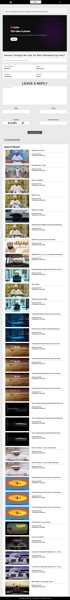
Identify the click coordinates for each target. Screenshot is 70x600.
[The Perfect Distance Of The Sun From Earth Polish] (17, 484)
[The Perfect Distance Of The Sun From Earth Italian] (17, 513)
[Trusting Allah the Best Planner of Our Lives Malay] (17, 379)
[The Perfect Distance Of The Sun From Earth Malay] (17, 498)
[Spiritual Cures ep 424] (17, 156)
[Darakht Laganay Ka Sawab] (17, 305)
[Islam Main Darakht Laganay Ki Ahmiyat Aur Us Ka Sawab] (17, 275)
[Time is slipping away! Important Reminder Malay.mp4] (17, 424)
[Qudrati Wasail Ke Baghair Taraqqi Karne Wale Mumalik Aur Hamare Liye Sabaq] (17, 231)
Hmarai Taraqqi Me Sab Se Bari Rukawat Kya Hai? (34, 11)
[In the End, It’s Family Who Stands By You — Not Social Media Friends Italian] (17, 573)
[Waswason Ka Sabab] (17, 216)
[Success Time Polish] (17, 543)
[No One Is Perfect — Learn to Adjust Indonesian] (17, 469)
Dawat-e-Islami (9, 11)
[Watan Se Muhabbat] (17, 186)
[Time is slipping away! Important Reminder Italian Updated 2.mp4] (17, 439)
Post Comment (34, 132)
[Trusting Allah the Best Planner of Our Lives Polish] (17, 320)
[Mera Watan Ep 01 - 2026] (17, 171)
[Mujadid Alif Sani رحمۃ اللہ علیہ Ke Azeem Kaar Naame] (17, 261)
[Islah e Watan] (17, 290)
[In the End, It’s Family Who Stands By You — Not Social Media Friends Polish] (17, 558)
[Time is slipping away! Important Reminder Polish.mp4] (17, 409)
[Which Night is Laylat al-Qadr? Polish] (17, 588)
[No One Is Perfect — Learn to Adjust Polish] (17, 454)
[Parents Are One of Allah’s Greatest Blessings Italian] (17, 335)
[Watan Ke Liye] (17, 201)
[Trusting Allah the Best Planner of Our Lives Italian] (17, 394)
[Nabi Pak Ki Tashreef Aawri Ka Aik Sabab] (17, 246)
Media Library (17, 11)
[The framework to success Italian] (17, 528)
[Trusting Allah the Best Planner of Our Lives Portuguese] (17, 350)
